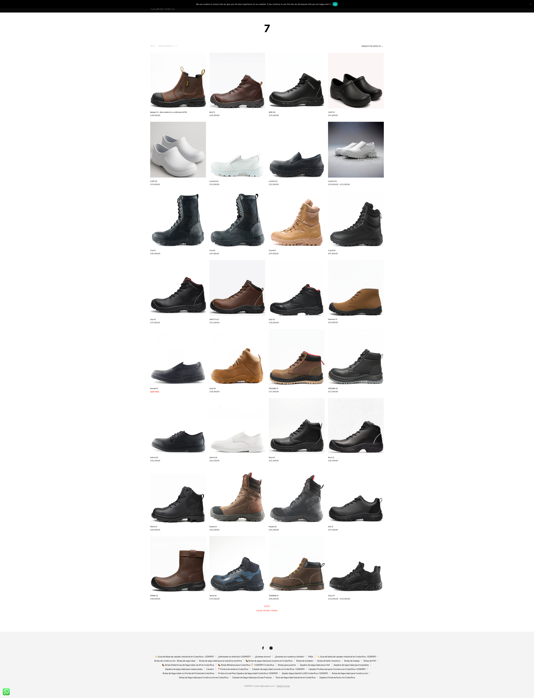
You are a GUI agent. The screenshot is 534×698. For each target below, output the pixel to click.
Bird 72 (212, 112)
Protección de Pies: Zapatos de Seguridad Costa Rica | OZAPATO (248, 673)
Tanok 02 (213, 595)
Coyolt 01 (272, 250)
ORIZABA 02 (333, 388)
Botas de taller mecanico (328, 660)
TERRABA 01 (274, 595)
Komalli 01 (154, 388)
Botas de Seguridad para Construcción (350, 673)
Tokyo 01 (331, 595)
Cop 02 (212, 250)
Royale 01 (213, 526)
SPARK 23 (154, 595)
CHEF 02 (153, 181)
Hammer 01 (332, 319)
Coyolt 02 (331, 250)
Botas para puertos (287, 665)
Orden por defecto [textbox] (371, 46)
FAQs (310, 656)
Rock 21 (331, 457)
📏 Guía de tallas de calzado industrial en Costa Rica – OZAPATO (184, 656)
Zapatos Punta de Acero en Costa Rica (337, 677)
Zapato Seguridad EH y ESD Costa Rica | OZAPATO (305, 673)
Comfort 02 (213, 181)
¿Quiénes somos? (263, 656)
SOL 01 (330, 526)
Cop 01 (153, 250)
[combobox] (366, 46)
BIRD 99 (272, 112)
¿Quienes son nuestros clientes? (289, 656)
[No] (530, 4)
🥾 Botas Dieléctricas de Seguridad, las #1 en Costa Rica (188, 665)
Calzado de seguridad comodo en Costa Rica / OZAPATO (278, 669)
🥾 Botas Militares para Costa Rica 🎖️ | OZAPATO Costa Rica (246, 665)
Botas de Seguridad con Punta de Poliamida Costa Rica (188, 673)
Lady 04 (212, 388)
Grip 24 (272, 319)
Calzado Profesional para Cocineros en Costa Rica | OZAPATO (337, 669)
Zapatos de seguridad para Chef (315, 665)
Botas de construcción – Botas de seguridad (174, 660)
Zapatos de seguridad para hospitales (351, 665)
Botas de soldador (304, 660)
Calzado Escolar (283, 686)
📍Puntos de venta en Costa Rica (233, 669)
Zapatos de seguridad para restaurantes (183, 669)
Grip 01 (153, 319)
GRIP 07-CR (214, 319)
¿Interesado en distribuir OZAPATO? (234, 656)
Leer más (154, 392)
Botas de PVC (370, 660)
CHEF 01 (331, 112)
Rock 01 (272, 457)
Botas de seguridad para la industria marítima (220, 660)
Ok (335, 4)
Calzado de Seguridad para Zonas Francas (252, 677)
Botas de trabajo (352, 660)
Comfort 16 (332, 181)
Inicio (152, 46)
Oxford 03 (154, 457)
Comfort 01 (273, 181)
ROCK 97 (153, 526)
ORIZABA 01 (273, 388)
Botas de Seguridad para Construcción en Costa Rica (203, 677)
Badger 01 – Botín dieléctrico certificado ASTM (168, 112)
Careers (210, 669)
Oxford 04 (213, 457)
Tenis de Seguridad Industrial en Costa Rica (295, 677)
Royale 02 (272, 526)
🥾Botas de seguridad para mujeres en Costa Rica (269, 660)
